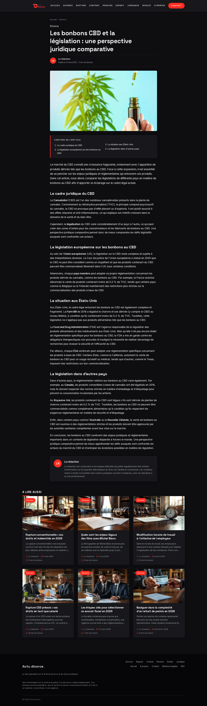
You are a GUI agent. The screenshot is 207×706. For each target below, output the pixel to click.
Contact (176, 6)
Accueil (55, 5)
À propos (159, 5)
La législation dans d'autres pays (123, 149)
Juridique (133, 5)
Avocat (146, 5)
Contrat (94, 5)
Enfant (120, 5)
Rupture (81, 5)
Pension (108, 5)
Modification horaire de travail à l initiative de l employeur (156, 536)
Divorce (68, 5)
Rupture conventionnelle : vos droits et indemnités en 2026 (44, 536)
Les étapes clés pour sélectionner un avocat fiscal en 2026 (102, 609)
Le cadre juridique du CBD (69, 145)
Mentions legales (170, 666)
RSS (183, 666)
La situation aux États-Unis (120, 144)
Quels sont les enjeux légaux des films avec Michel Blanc (99, 536)
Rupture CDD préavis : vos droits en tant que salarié (42, 609)
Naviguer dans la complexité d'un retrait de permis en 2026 (156, 609)
